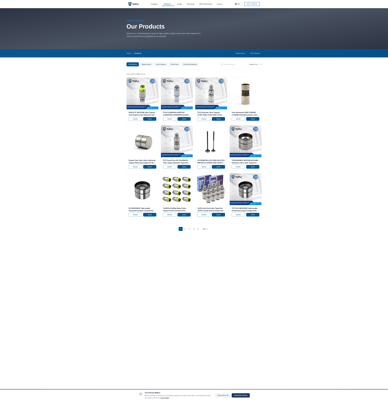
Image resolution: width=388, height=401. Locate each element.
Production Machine (190, 64)
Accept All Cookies (240, 395)
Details (135, 119)
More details (165, 398)
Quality (179, 4)
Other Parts (175, 64)
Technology (190, 4)
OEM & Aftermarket (205, 4)
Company (154, 4)
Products (167, 4)
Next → (205, 229)
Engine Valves (240, 53)
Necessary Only (223, 395)
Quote (150, 119)
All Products (133, 64)
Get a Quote (252, 4)
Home (129, 53)
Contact (219, 4)
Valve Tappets (255, 53)
